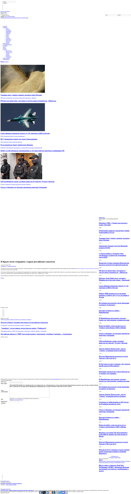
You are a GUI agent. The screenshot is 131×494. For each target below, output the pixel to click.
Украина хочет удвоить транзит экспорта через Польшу (21, 95)
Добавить (3, 403)
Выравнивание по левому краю (54, 385)
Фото (4, 47)
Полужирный (13, 385)
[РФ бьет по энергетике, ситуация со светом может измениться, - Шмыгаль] (18, 97)
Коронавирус (6, 59)
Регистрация (3, 11)
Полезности (9, 57)
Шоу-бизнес (9, 39)
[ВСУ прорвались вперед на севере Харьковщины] (13, 136)
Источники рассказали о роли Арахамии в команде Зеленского (114, 304)
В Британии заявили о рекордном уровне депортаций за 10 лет (114, 231)
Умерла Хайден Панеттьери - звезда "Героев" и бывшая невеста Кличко (112, 349)
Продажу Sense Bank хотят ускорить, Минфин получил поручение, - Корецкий (114, 279)
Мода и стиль (9, 52)
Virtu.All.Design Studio (11, 484)
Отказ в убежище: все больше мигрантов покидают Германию (24, 187)
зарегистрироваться (55, 379)
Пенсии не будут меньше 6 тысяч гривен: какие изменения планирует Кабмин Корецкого (114, 451)
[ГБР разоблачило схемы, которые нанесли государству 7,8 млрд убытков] (21, 178)
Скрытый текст (17, 386)
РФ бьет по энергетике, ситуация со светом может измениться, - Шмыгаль (28, 101)
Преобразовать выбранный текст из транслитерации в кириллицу (46, 386)
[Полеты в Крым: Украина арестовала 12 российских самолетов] (16, 319)
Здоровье (8, 38)
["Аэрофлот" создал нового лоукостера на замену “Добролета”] (16, 325)
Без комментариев (7, 44)
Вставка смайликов (90, 385)
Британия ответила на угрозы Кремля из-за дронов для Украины (114, 372)
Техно (7, 36)
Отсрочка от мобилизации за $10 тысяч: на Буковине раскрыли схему (114, 403)
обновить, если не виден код (16, 399)
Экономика (8, 31)
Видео (4, 48)
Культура (8, 41)
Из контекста (6, 43)
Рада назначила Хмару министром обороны (17, 145)
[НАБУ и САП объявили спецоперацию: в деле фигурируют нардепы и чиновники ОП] (21, 147)
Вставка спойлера (67, 386)
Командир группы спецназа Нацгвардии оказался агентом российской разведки (114, 264)
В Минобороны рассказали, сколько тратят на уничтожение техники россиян (114, 319)
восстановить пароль (10, 16)
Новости (5, 27)
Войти (8, 11)
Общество (8, 32)
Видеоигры (8, 50)
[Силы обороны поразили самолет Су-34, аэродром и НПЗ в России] (23, 130)
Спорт (7, 37)
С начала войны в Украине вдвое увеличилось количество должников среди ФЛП (112, 255)
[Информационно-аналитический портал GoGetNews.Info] (14, 17)
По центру (64, 385)
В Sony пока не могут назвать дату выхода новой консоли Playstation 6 (114, 365)
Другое (5, 49)
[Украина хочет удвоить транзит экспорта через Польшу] (23, 92)
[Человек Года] (114, 456)
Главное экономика (11, 266)
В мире (7, 42)
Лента (7, 28)
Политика (8, 29)
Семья (7, 54)
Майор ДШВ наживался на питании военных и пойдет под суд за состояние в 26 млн (114, 295)
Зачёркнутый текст (41, 385)
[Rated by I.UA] (4, 488)
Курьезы (5, 45)
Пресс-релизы (6, 58)
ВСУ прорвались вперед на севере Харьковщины (19, 139)
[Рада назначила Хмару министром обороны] (11, 142)
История (8, 55)
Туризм (7, 53)
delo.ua (2, 278)
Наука (7, 34)
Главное (5, 26)
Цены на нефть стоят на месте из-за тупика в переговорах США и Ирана (112, 327)
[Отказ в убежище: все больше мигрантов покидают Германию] (16, 184)
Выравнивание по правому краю (76, 385)
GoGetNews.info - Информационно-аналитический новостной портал (17, 490)
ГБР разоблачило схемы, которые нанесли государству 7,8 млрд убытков (27, 181)
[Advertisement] (25, 21)
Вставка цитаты (25, 386)
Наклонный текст (21, 385)
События (8, 33)
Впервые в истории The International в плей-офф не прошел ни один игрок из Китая (113, 434)
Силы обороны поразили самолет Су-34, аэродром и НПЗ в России (25, 133)
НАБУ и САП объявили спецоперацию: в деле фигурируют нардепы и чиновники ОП (32, 151)
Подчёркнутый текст (31, 385)
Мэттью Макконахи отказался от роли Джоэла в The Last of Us (113, 357)
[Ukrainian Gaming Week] (114, 457)
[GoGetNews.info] (5, 481)
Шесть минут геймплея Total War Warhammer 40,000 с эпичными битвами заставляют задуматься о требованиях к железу (114, 468)
